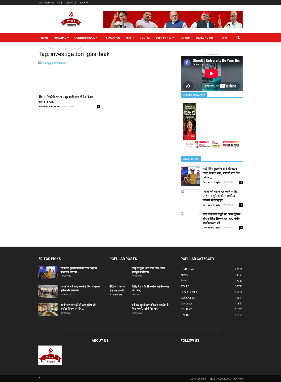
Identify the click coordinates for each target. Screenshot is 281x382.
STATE (185, 286)
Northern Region (85, 37)
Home (44, 37)
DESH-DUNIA (163, 37)
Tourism (184, 37)
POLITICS (145, 37)
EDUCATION (113, 37)
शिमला (184, 280)
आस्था (224, 37)
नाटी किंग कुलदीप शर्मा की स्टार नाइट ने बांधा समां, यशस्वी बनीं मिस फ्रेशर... (221, 173)
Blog (59, 2)
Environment (204, 37)
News (184, 275)
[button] (238, 37)
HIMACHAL (60, 37)
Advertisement (46, 2)
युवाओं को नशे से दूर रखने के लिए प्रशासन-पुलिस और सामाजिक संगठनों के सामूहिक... (220, 196)
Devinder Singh (211, 182)
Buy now (84, 2)
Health (130, 37)
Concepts (186, 303)
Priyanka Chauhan (49, 106)
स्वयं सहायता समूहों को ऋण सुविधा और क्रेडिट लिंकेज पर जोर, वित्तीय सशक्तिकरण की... (221, 218)
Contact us (70, 2)
